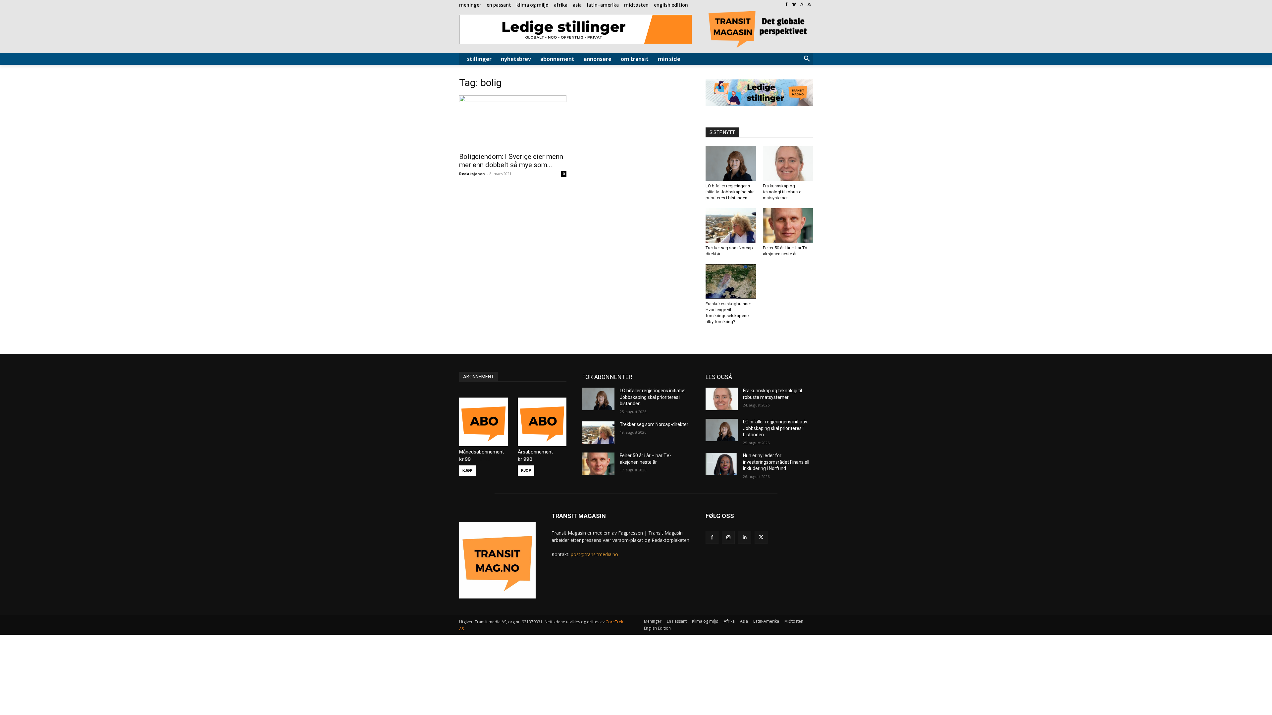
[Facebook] (786, 5)
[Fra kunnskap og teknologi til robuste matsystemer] (788, 163)
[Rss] (809, 5)
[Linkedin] (744, 537)
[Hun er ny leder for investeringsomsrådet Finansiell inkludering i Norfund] (722, 464)
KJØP (467, 470)
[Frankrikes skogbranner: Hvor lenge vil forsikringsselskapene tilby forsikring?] (731, 281)
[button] (807, 59)
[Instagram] (801, 5)
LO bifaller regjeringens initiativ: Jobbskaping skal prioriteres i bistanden (731, 191)
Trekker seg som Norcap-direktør (654, 424)
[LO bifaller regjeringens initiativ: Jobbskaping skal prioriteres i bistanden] (731, 163)
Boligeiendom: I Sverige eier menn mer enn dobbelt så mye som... (511, 161)
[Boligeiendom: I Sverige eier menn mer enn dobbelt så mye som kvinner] (512, 121)
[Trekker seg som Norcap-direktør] (731, 225)
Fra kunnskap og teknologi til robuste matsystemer (782, 191)
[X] (761, 537)
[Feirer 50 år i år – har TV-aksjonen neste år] (788, 225)
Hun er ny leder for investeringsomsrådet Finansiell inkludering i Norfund (776, 462)
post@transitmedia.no (594, 554)
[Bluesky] (794, 5)
